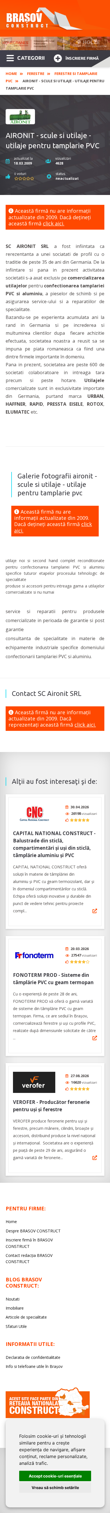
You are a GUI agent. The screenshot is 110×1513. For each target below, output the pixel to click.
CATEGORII (31, 58)
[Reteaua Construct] (48, 1416)
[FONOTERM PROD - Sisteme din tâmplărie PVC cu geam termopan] (34, 955)
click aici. (53, 223)
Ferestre (35, 73)
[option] (55, 43)
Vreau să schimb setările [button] (55, 1487)
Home (11, 73)
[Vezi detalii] (95, 911)
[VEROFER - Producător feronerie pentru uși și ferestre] (34, 1082)
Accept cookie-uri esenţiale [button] (55, 1476)
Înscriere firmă (82, 58)
